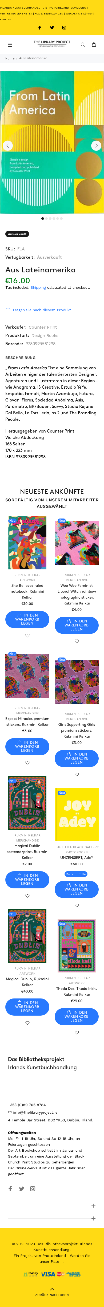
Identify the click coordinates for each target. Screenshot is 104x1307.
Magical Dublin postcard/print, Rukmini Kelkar (27, 851)
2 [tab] (46, 218)
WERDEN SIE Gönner (79, 13)
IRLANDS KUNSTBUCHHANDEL (20, 7)
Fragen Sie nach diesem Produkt (42, 310)
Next (96, 146)
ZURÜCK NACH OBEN (52, 1295)
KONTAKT (6, 19)
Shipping (38, 287)
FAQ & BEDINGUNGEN (49, 13)
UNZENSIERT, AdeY (76, 857)
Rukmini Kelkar (27, 575)
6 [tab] (61, 218)
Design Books (44, 335)
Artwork (27, 580)
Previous (8, 146)
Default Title (76, 874)
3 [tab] (50, 218)
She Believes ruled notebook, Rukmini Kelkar (27, 591)
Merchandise (77, 580)
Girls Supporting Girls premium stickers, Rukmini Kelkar (76, 730)
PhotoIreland (54, 1255)
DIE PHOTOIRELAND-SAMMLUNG (64, 7)
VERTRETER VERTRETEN (16, 13)
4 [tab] (54, 218)
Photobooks (77, 852)
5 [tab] (57, 218)
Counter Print (43, 327)
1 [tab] (42, 218)
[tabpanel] (52, 142)
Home (10, 58)
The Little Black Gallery (77, 847)
